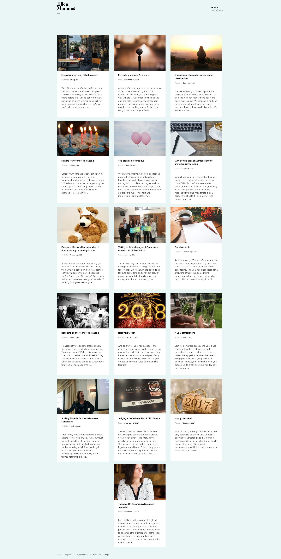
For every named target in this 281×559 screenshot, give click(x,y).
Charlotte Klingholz (86, 555)
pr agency (217, 10)
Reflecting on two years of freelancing (80, 333)
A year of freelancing (185, 333)
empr (215, 7)
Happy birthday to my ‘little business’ (79, 75)
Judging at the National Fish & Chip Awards (139, 418)
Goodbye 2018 (182, 247)
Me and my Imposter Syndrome (133, 75)
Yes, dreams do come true (131, 160)
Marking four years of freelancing (77, 160)
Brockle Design (103, 555)
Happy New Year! (126, 333)
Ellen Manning (66, 6)
